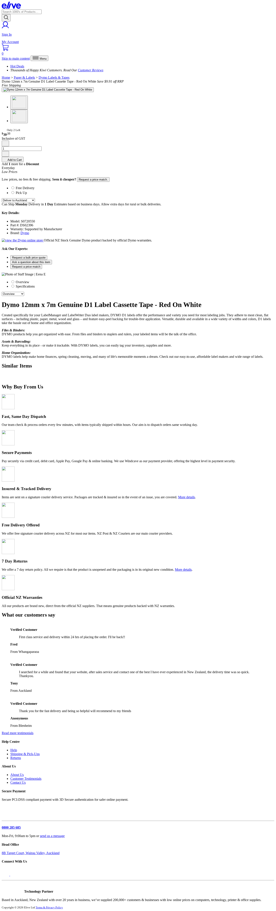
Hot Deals (17, 66)
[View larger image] (48, 89)
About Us (17, 775)
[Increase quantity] (5, 154)
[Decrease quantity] (5, 143)
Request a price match (26, 266)
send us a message (52, 836)
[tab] (142, 187)
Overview (22, 282)
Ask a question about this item (31, 262)
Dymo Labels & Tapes (54, 77)
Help (13, 750)
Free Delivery (25, 188)
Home (6, 77)
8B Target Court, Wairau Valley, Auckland (31, 853)
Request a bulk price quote (28, 257)
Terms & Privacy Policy (49, 907)
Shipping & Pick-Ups (25, 754)
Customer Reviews (90, 70)
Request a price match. (93, 179)
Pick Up (21, 193)
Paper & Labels (24, 77)
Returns (15, 758)
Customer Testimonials (25, 778)
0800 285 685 (11, 827)
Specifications (25, 286)
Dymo (24, 233)
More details (186, 497)
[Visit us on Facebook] (6, 874)
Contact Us (18, 782)
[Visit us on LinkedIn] (14, 874)
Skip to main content (16, 58)
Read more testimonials (17, 733)
